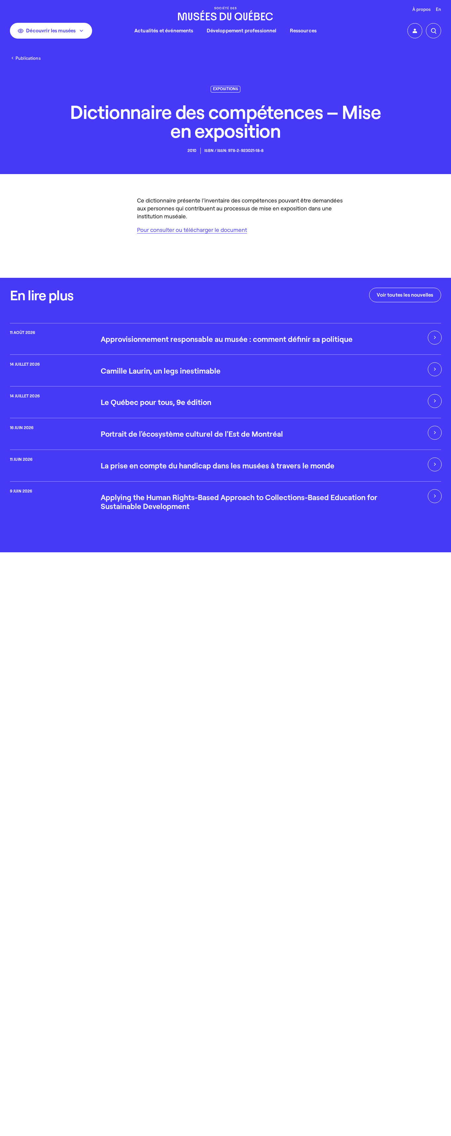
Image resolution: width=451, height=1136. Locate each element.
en (438, 9)
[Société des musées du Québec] (225, 13)
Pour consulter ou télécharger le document (192, 229)
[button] (415, 30)
